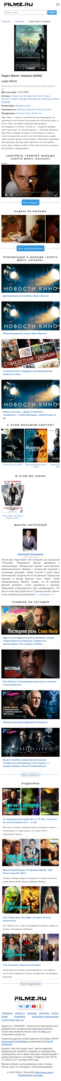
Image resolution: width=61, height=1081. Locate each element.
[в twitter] (27, 1006)
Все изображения (30, 248)
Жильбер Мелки (51, 99)
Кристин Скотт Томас (39, 96)
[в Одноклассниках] (40, 1006)
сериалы (44, 1013)
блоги (55, 1013)
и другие (5, 102)
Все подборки (30, 983)
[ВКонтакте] (20, 1006)
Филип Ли (36, 113)
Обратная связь (44, 1072)
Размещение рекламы (30, 1075)
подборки (19, 1017)
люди (4, 1017)
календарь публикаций (45, 1017)
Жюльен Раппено (26, 109)
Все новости (30, 774)
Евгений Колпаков (30, 554)
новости (20, 1013)
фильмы (32, 1013)
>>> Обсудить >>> (45, 594)
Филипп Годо (23, 113)
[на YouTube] (33, 1006)
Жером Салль (23, 106)
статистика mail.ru (12, 1020)
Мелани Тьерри (9, 99)
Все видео (30, 202)
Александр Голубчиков (14, 1041)
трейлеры (7, 1013)
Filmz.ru (45, 1031)
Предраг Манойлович (30, 99)
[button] (56, 229)
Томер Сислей (19, 96)
